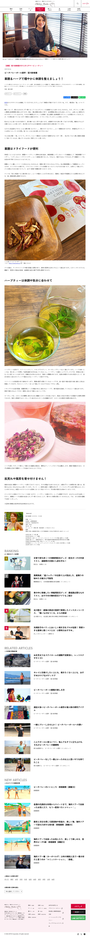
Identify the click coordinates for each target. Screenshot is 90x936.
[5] (17, 639)
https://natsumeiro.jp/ (14, 263)
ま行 (39, 879)
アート (30, 9)
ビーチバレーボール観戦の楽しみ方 (49, 690)
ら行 (48, 879)
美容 (25, 93)
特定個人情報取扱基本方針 (55, 913)
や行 (43, 879)
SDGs (32, 917)
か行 (16, 879)
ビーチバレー (17, 93)
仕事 (69, 9)
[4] (17, 622)
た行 (25, 879)
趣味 (11, 9)
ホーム (4, 59)
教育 (79, 9)
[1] (17, 570)
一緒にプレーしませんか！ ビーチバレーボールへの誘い (58, 724)
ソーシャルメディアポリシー (55, 918)
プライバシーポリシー (55, 908)
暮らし (50, 9)
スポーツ (40, 9)
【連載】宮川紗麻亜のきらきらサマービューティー (29, 59)
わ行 (53, 879)
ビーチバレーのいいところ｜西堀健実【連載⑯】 (55, 787)
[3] (17, 604)
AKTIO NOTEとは (53, 905)
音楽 (20, 9)
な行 (30, 879)
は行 (34, 879)
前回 (5, 102)
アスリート (8, 93)
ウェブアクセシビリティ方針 (56, 924)
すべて (6, 879)
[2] (17, 587)
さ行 (21, 879)
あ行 (11, 879)
